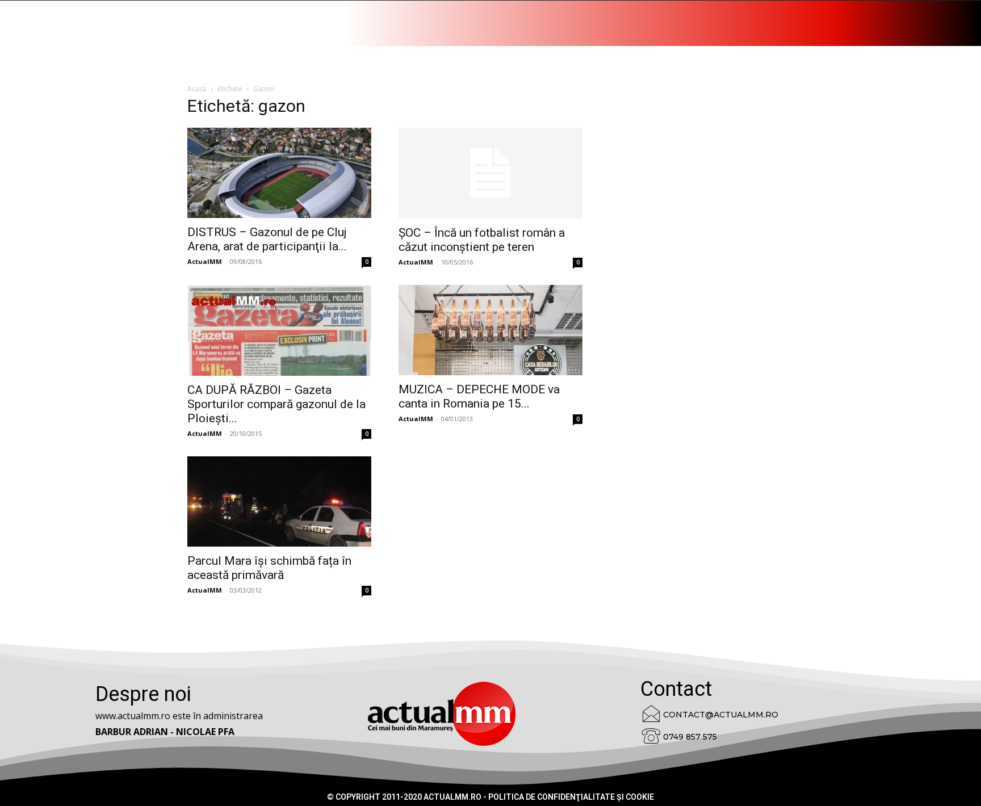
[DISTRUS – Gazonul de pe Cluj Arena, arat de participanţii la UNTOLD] (279, 173)
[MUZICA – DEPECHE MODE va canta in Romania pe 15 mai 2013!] (490, 330)
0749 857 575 (690, 737)
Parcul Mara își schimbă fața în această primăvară (269, 568)
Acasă (197, 89)
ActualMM (204, 261)
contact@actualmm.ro (720, 715)
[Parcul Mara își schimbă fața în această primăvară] (279, 501)
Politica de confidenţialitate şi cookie (571, 796)
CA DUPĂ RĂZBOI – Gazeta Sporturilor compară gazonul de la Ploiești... (276, 404)
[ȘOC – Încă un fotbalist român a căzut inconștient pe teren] (490, 173)
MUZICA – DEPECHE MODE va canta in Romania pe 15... (479, 396)
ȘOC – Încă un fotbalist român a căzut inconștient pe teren (482, 240)
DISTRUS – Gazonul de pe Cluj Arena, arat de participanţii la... (267, 239)
